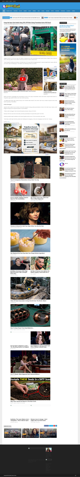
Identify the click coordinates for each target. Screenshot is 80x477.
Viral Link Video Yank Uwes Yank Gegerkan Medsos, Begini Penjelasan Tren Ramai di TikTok (70, 169)
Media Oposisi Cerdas (13, 475)
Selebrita (68, 10)
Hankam (25, 10)
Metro (52, 10)
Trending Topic (9, 10)
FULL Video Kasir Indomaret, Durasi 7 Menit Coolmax (30, 436)
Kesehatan (63, 10)
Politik (20, 10)
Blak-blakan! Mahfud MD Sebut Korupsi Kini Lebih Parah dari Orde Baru (70, 116)
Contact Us (10, 1)
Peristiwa (15, 10)
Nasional (47, 10)
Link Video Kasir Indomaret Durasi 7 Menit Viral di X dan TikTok (67, 26)
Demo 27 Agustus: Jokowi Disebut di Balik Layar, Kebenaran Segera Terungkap (42, 17)
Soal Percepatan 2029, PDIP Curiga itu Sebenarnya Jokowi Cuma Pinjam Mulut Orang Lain (70, 87)
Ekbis (39, 10)
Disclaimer (7, 1)
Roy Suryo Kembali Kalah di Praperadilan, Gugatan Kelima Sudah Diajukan (47, 435)
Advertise (14, 1)
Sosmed (73, 10)
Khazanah (57, 10)
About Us (66, 163)
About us (3, 1)
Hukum (29, 10)
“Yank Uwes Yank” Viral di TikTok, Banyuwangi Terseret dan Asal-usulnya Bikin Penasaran (70, 152)
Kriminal (34, 10)
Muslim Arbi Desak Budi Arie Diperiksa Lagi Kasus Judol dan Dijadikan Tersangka (70, 102)
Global (43, 10)
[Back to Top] (75, 475)
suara (8, 121)
